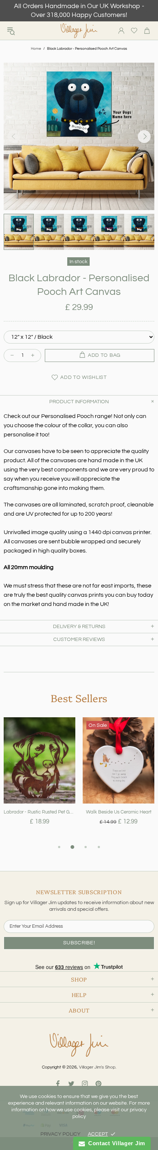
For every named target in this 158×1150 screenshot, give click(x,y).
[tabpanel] (39, 780)
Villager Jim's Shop (79, 30)
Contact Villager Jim (115, 1143)
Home (36, 48)
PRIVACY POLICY (60, 1134)
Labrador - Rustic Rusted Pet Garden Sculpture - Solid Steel (39, 812)
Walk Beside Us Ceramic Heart (118, 812)
